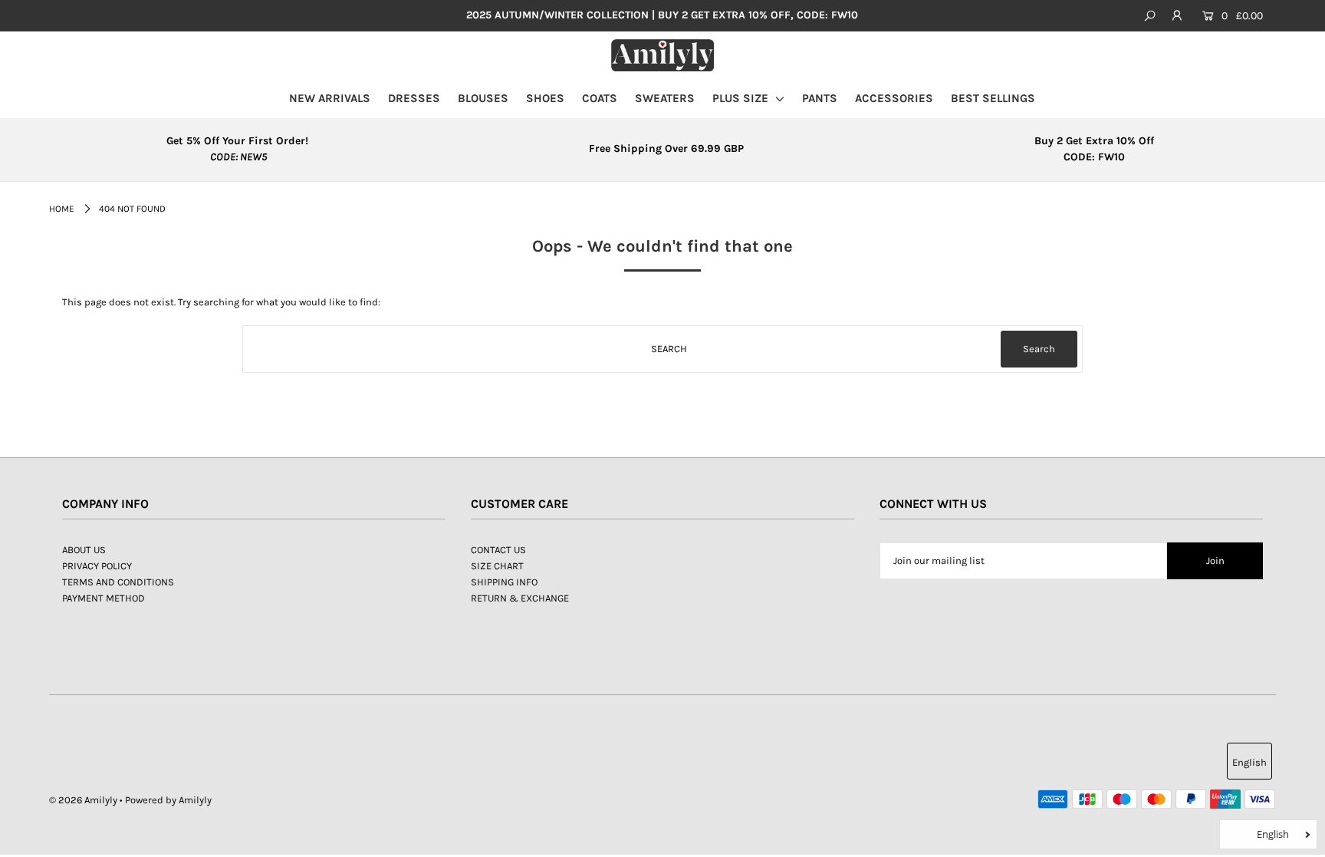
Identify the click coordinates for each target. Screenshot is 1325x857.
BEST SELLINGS (993, 98)
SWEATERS (665, 98)
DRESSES (414, 98)
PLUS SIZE (741, 98)
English (1249, 762)
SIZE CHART (497, 566)
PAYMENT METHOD (103, 598)
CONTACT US (498, 549)
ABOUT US (84, 549)
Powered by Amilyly (168, 800)
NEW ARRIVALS (329, 98)
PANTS (819, 98)
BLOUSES (483, 98)
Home (61, 208)
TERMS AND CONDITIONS (118, 582)
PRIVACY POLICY (97, 566)
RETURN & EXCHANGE (520, 598)
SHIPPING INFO (504, 582)
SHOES (545, 98)
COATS (599, 98)
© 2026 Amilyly (83, 800)
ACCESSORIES (894, 98)
